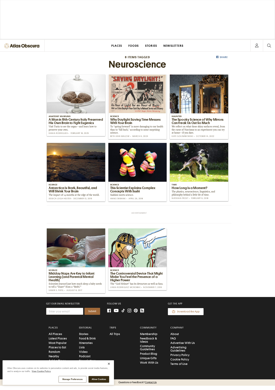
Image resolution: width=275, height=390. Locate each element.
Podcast (84, 356)
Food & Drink (87, 338)
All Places (55, 333)
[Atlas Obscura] (22, 46)
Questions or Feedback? (137, 382)
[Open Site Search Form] (269, 46)
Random (54, 351)
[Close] (108, 363)
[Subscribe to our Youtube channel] (116, 311)
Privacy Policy (180, 354)
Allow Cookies (99, 379)
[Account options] (256, 46)
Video (83, 351)
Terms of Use (178, 363)
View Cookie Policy (41, 371)
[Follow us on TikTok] (123, 311)
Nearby (54, 356)
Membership (149, 333)
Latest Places (58, 338)
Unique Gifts (148, 358)
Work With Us (149, 362)
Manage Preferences (72, 379)
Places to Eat (57, 347)
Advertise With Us (182, 342)
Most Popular (58, 342)
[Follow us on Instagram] (129, 311)
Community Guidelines (147, 348)
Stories (83, 333)
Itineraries (86, 342)
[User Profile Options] (256, 46)
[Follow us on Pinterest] (136, 311)
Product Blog (148, 353)
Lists (82, 347)
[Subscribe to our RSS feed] (142, 311)
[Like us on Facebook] (109, 311)
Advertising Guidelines (178, 349)
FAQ (173, 338)
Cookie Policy (179, 359)
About (174, 333)
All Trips (115, 333)
